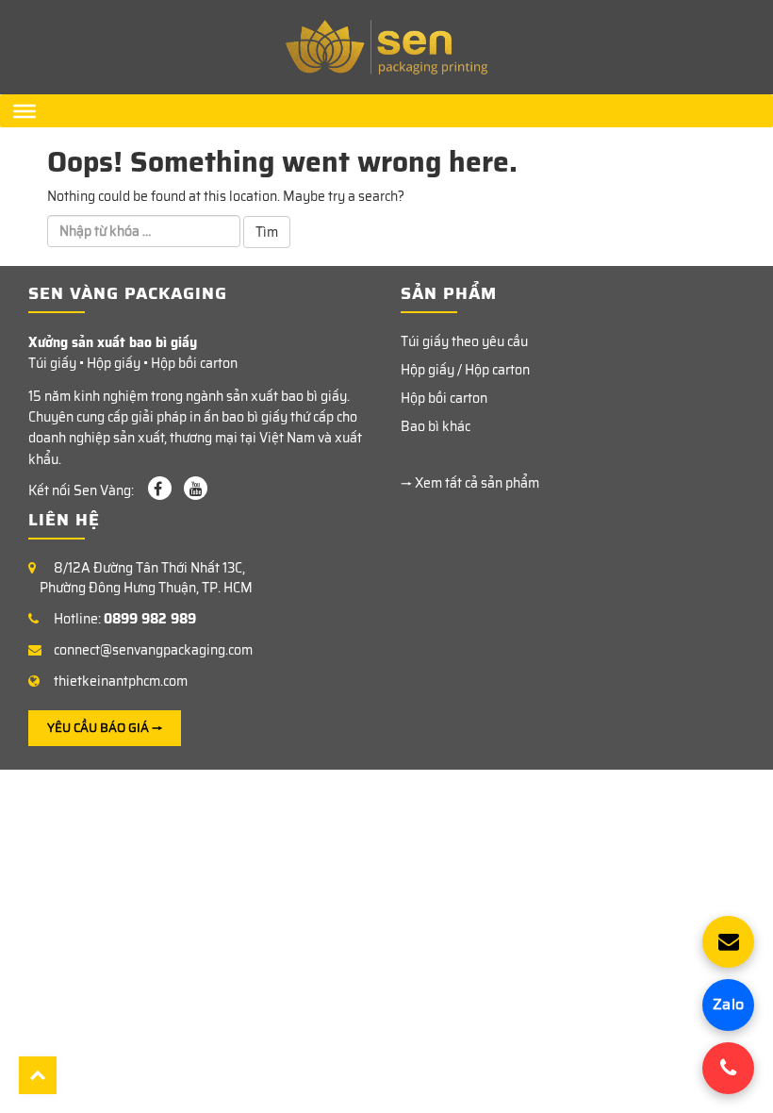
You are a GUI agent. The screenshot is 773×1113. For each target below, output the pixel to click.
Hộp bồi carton (444, 398)
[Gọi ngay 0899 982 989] (728, 1068)
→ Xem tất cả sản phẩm (470, 483)
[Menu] (24, 110)
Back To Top (38, 1075)
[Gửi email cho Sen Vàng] (728, 942)
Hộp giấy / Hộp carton (465, 369)
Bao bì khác (435, 426)
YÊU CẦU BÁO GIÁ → (104, 728)
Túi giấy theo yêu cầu (464, 341)
